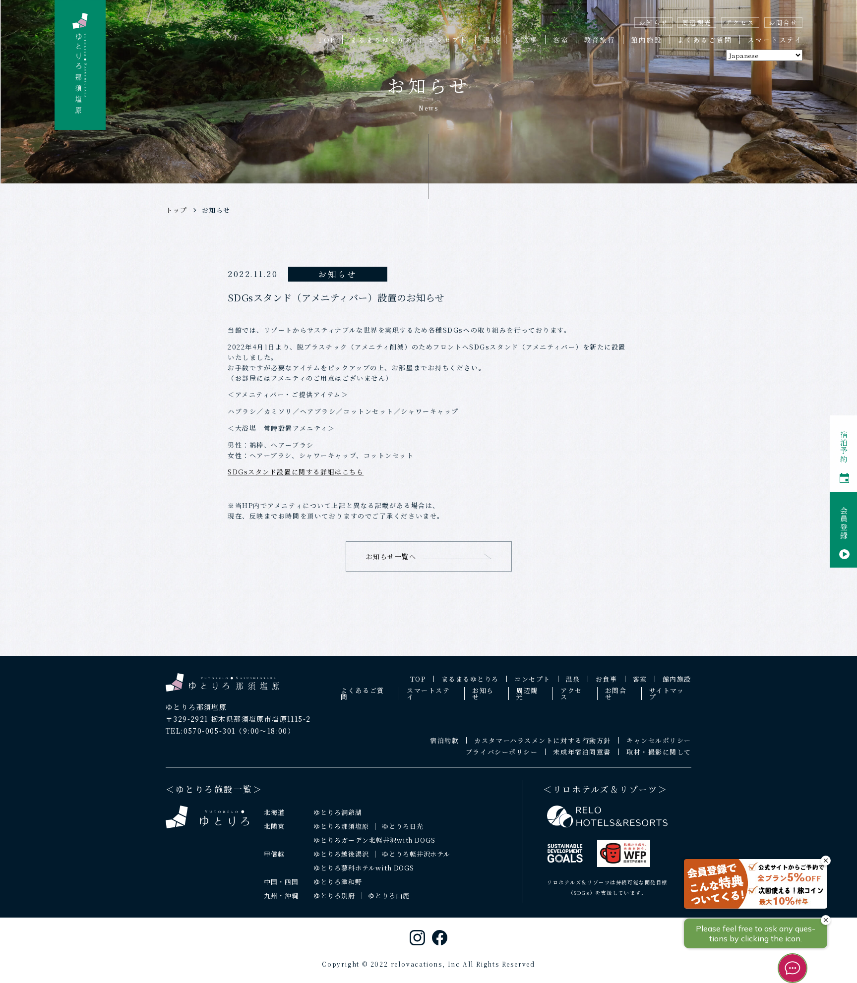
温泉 (491, 40)
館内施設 (646, 40)
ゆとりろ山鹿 (389, 895)
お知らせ (653, 22)
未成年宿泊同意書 (582, 751)
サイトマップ (666, 693)
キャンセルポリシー (658, 740)
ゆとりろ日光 (403, 826)
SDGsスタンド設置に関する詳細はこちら (296, 471)
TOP (326, 40)
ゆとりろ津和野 (337, 881)
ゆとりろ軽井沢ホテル (416, 854)
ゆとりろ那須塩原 (341, 826)
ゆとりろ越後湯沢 (341, 854)
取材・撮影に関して (658, 751)
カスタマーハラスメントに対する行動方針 (542, 740)
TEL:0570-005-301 (200, 731)
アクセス (740, 22)
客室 (561, 40)
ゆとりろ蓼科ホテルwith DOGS (364, 867)
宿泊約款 (444, 740)
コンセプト (448, 40)
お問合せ (783, 22)
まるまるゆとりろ (381, 40)
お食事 (525, 40)
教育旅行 (599, 40)
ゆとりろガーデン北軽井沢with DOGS (374, 840)
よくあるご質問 (705, 40)
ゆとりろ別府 (334, 895)
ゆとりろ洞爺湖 (337, 812)
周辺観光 (696, 22)
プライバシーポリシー (502, 751)
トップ (176, 210)
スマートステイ (774, 40)
